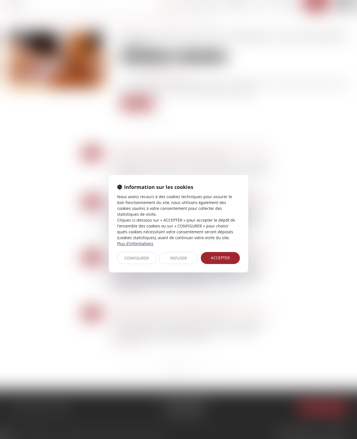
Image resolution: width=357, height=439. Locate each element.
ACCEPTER (220, 257)
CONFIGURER (136, 258)
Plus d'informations (135, 243)
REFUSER (178, 258)
